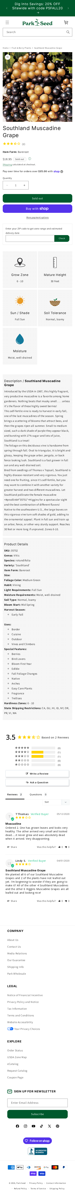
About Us (12, 940)
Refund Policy (20, 1188)
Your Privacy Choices (27, 1029)
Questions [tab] (36, 794)
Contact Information (56, 1183)
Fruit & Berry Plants (21, 48)
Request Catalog (17, 1070)
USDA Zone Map (17, 1057)
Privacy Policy (36, 1183)
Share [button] (13, 847)
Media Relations (17, 953)
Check (62, 238)
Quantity (7, 178)
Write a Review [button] (39, 773)
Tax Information (17, 1008)
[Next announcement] (68, 8)
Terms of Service (38, 1188)
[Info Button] (29, 159)
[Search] (68, 32)
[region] (37, 8)
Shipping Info (15, 967)
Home (6, 48)
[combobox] (37, 32)
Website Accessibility (20, 1022)
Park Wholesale (16, 973)
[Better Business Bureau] (37, 1151)
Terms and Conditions (20, 1015)
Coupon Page (15, 1077)
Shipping (7, 164)
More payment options (37, 217)
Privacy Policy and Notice (23, 1002)
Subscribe (37, 1114)
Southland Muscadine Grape (48, 48)
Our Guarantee (16, 960)
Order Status (15, 1050)
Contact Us (14, 946)
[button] (7, 22)
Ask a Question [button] (39, 782)
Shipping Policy (57, 1188)
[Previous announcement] (7, 8)
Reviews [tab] (12, 794)
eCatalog (13, 1064)
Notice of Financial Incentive (25, 995)
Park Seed (21, 1183)
